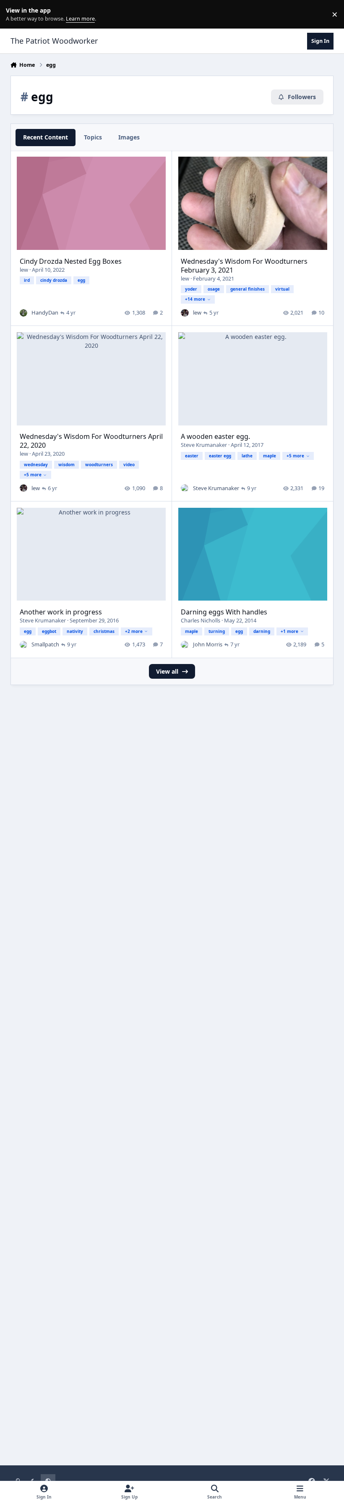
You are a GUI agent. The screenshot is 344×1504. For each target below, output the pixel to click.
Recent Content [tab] (45, 137)
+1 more (289, 631)
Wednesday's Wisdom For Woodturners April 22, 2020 (91, 441)
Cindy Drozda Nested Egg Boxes (71, 261)
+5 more (33, 475)
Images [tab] (129, 137)
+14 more (195, 299)
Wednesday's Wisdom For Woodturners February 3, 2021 (244, 266)
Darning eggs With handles (224, 612)
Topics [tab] (93, 137)
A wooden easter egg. (215, 436)
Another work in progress (61, 612)
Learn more (16, 14)
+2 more (134, 631)
